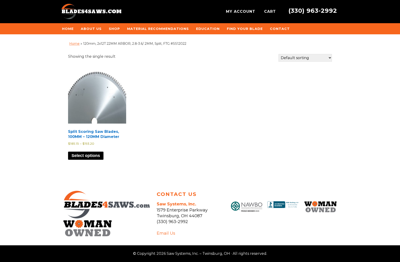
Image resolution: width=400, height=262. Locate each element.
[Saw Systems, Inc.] (106, 217)
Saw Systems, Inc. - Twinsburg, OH (91, 12)
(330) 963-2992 (312, 10)
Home (74, 44)
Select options (86, 155)
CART (270, 11)
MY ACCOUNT (241, 11)
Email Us (166, 233)
